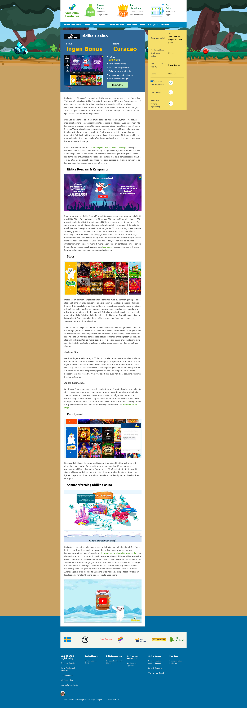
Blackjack (153, 24)
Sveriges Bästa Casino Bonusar (154, 662)
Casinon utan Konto (72, 24)
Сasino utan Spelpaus (132, 664)
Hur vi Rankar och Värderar (68, 669)
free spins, (107, 246)
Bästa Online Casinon (95, 24)
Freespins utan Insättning (175, 662)
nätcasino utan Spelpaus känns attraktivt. (118, 553)
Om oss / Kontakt (68, 663)
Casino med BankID (156, 673)
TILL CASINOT (117, 84)
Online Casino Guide (90, 662)
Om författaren (67, 675)
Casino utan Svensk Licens (114, 662)
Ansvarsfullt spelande (69, 685)
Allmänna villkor (67, 680)
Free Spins (132, 24)
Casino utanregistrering (67, 657)
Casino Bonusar (116, 24)
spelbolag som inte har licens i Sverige (108, 147)
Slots (142, 24)
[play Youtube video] (103, 601)
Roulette (165, 24)
